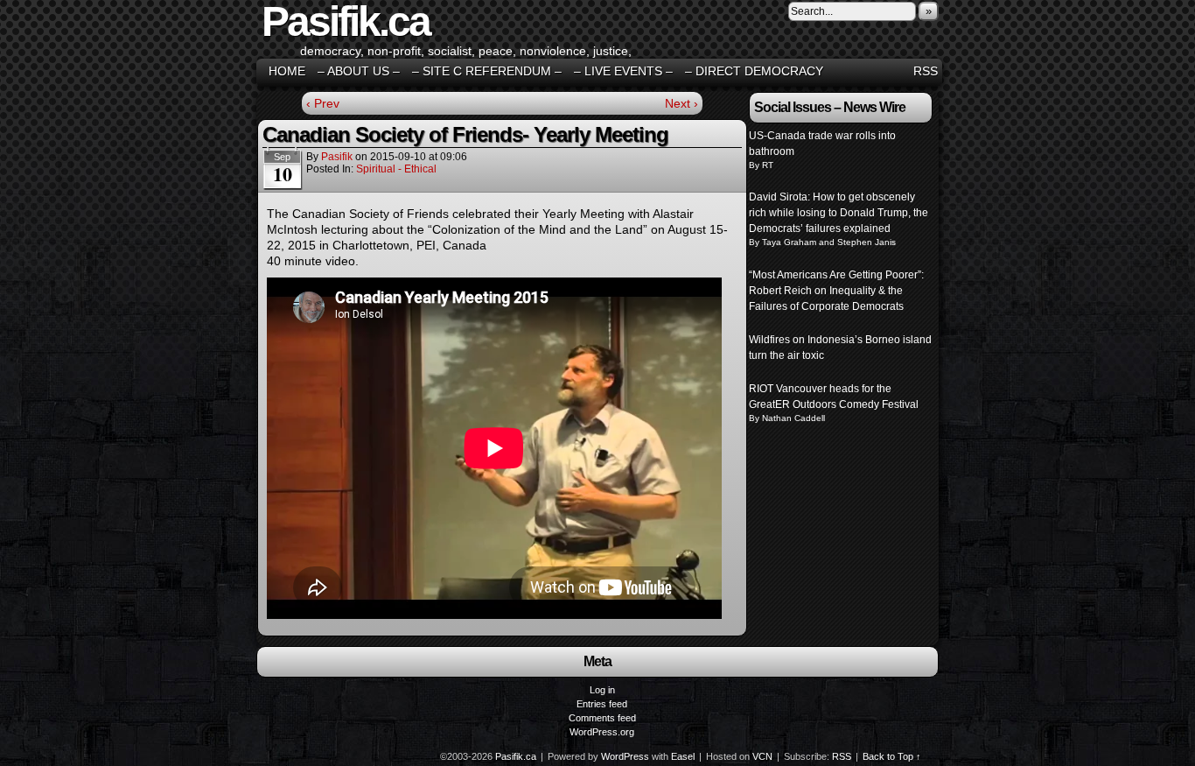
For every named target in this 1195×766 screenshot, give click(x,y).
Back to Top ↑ (892, 756)
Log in (602, 690)
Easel (683, 756)
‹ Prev (322, 103)
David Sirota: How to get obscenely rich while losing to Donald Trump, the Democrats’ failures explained (838, 213)
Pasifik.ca (515, 756)
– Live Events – (623, 71)
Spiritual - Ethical (396, 169)
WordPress (625, 756)
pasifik (337, 157)
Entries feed (602, 704)
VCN (762, 756)
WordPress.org (602, 732)
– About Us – (359, 71)
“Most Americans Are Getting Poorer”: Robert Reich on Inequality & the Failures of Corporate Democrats (836, 291)
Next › (681, 103)
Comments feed (602, 718)
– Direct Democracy (754, 71)
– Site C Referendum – (487, 71)
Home (287, 71)
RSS (925, 71)
